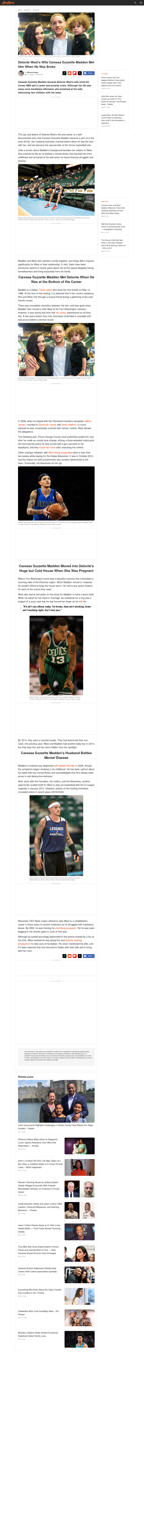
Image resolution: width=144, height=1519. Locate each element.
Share (90, 73)
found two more (47, 447)
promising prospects (65, 928)
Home (20, 10)
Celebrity (27, 10)
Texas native (45, 289)
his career (61, 312)
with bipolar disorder (64, 765)
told (80, 601)
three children (69, 424)
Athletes (36, 10)
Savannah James (47, 424)
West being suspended (60, 452)
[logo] (8, 2)
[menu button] (140, 2)
